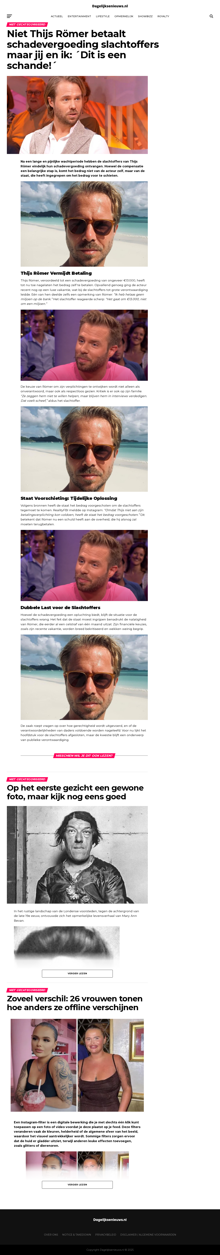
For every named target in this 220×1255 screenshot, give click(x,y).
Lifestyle (103, 16)
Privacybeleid (105, 1234)
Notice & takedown (76, 1234)
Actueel (57, 16)
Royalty (163, 16)
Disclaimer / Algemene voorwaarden (148, 1234)
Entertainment (79, 16)
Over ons (51, 1234)
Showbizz (145, 16)
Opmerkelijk (123, 16)
